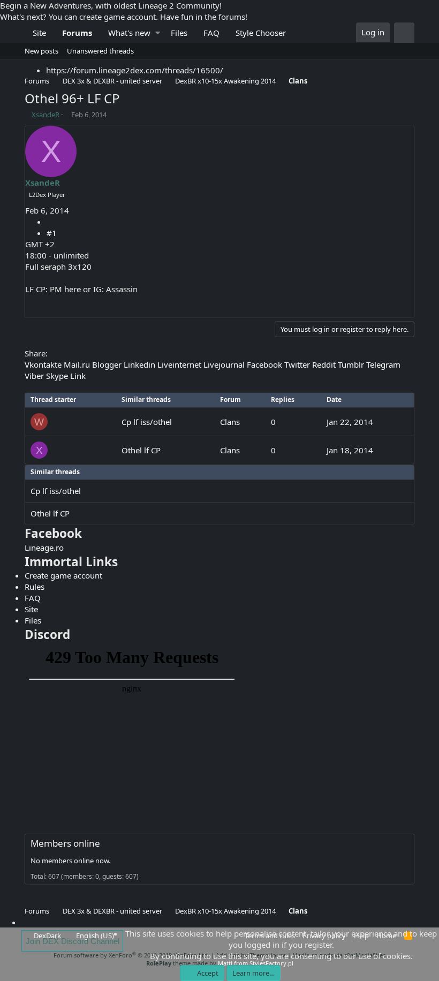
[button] (158, 33)
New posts (41, 51)
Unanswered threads (100, 51)
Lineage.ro (44, 547)
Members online (65, 843)
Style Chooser (261, 32)
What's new (129, 32)
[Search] (404, 32)
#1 (52, 232)
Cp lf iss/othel (147, 421)
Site (39, 32)
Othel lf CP (141, 450)
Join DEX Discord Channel (72, 941)
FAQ (211, 32)
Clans (230, 421)
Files (179, 32)
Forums (77, 32)
